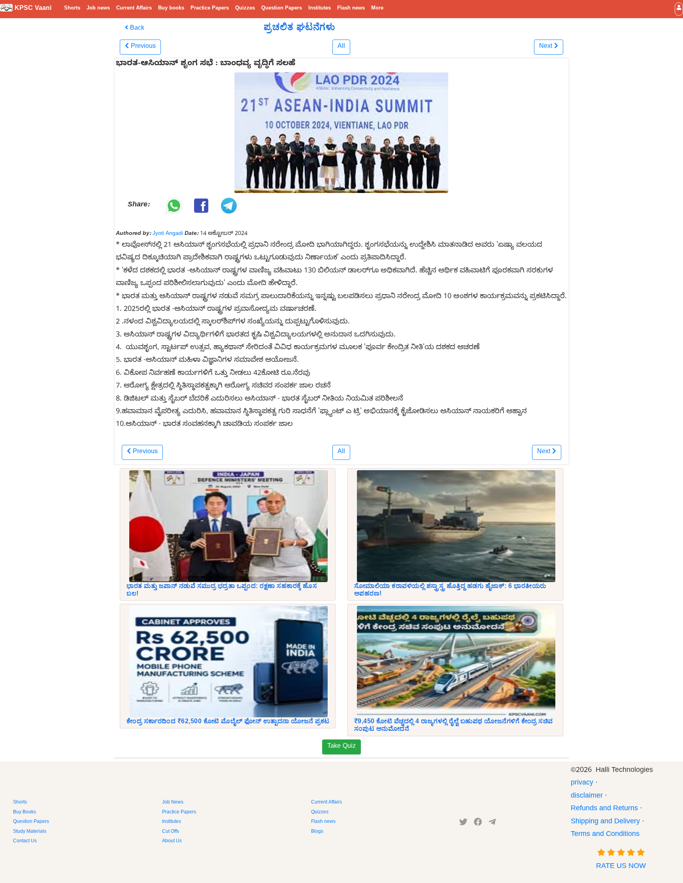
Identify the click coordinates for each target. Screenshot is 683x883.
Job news (98, 8)
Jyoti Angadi (168, 234)
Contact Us (25, 841)
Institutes (319, 8)
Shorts (72, 8)
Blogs (317, 832)
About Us (172, 841)
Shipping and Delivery (605, 822)
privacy (582, 783)
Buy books (171, 8)
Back (136, 29)
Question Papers (281, 8)
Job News (172, 803)
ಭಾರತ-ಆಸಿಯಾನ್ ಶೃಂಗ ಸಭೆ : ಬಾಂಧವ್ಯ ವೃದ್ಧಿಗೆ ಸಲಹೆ (205, 64)
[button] (679, 8)
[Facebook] (478, 823)
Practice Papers (210, 8)
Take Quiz (341, 747)
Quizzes (245, 8)
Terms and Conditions (605, 835)
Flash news (351, 8)
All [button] (341, 47)
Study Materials (29, 832)
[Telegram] (492, 823)
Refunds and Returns (604, 809)
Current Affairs (134, 8)
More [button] (377, 8)
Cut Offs (170, 832)
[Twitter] (463, 823)
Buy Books (24, 812)
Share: (138, 205)
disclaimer (587, 797)
